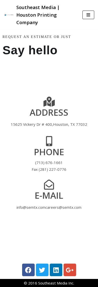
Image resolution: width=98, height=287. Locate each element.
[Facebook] (28, 270)
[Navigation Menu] (88, 15)
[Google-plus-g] (70, 270)
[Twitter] (42, 270)
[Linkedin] (56, 270)
